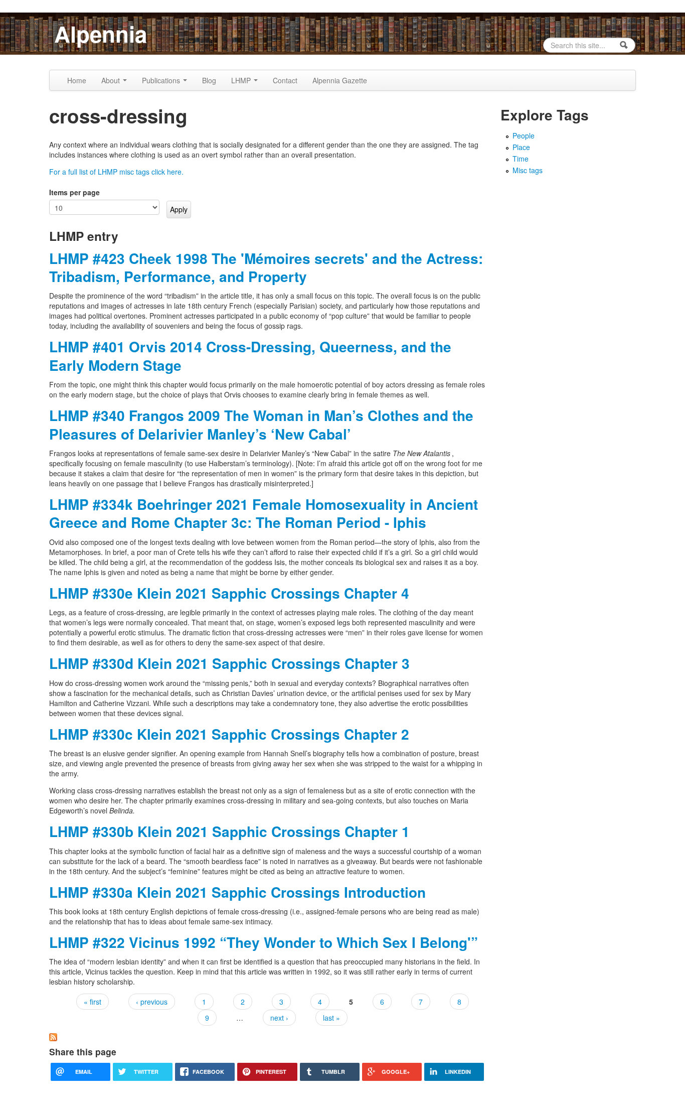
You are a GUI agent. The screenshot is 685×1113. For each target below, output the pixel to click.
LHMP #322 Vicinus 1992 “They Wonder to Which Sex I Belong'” (263, 942)
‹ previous (151, 1002)
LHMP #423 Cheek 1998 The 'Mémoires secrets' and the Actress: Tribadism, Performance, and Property (266, 267)
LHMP (242, 80)
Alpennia (100, 34)
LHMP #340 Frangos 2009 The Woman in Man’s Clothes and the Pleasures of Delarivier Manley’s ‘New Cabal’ (261, 424)
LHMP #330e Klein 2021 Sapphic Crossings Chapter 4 (229, 593)
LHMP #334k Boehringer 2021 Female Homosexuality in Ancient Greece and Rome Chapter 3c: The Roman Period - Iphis (263, 513)
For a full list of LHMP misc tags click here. (116, 172)
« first (92, 1002)
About (111, 80)
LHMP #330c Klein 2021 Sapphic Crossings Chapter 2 (229, 734)
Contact (285, 80)
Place (521, 147)
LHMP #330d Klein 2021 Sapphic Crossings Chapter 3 (229, 663)
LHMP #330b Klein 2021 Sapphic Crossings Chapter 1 (229, 831)
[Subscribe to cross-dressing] (53, 1036)
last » (331, 1018)
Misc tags (527, 170)
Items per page (74, 192)
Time (520, 159)
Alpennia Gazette (339, 80)
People (523, 135)
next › (279, 1018)
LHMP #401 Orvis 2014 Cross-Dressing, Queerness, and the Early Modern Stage (250, 355)
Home (76, 80)
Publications (162, 80)
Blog (209, 80)
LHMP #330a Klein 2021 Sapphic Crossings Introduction (237, 892)
